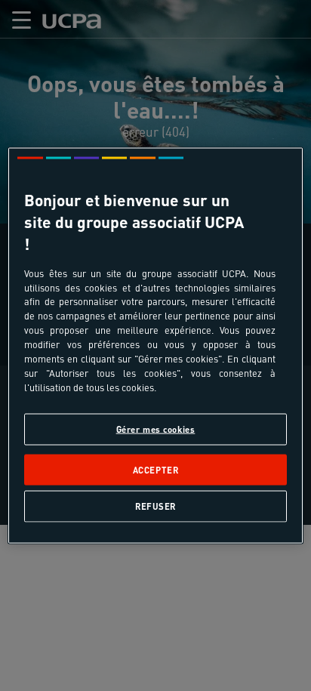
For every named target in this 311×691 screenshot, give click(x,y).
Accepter (156, 469)
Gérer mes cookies (156, 428)
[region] (155, 345)
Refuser (155, 505)
